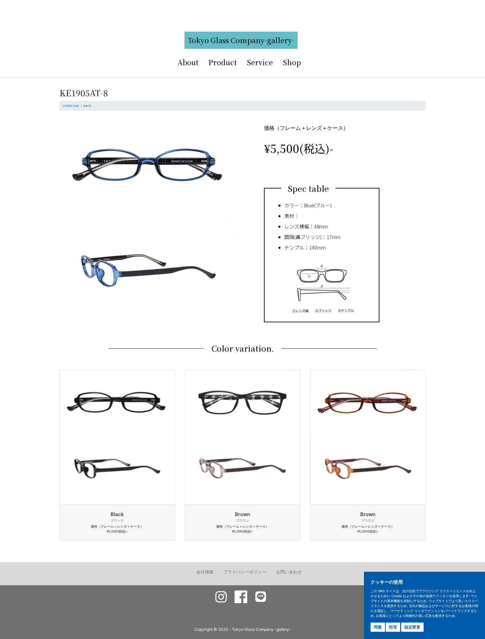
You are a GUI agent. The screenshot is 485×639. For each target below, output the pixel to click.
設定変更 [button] (412, 626)
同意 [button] (378, 626)
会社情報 (204, 571)
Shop (292, 62)
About (188, 62)
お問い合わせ (289, 571)
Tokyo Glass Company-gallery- (241, 40)
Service (260, 62)
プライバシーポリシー (244, 571)
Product (223, 62)
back (87, 105)
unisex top (71, 105)
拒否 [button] (393, 626)
